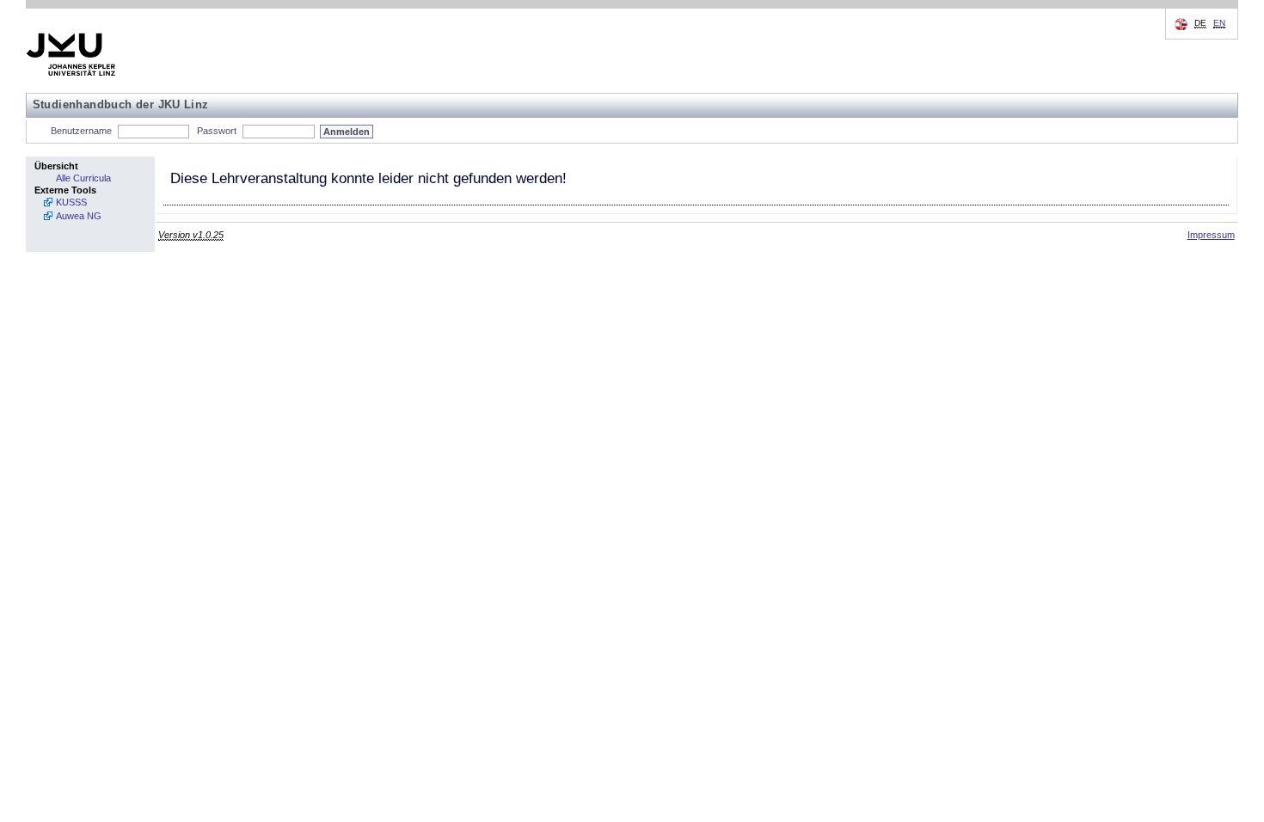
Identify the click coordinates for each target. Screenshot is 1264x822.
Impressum (1211, 235)
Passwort (216, 131)
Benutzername (81, 131)
